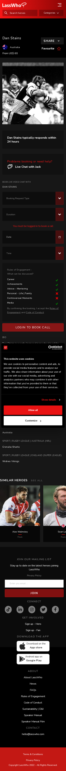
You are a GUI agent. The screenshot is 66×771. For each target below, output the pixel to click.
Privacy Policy (34, 575)
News (33, 684)
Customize (31, 420)
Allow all (33, 410)
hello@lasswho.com (33, 734)
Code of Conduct (33, 702)
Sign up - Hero (33, 624)
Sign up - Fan (33, 630)
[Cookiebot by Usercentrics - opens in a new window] (48, 348)
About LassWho (33, 677)
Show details (48, 399)
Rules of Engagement (33, 696)
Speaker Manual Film (33, 721)
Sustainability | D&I (33, 709)
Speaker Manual (33, 715)
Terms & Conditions (33, 754)
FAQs (33, 690)
